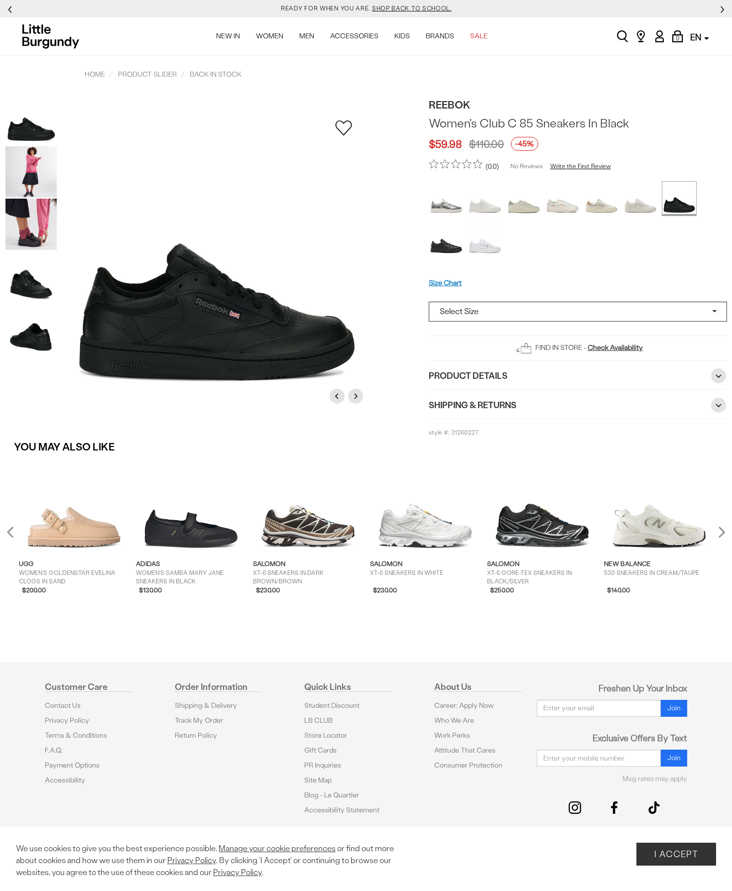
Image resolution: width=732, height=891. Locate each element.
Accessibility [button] (65, 780)
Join (674, 708)
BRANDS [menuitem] (440, 36)
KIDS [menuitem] (402, 36)
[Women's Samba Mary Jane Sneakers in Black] (191, 506)
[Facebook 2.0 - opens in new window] (614, 807)
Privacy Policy (67, 720)
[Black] (679, 198)
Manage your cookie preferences (277, 848)
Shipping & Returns (472, 405)
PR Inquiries (322, 765)
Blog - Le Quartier (331, 795)
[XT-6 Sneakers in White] (425, 506)
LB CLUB (318, 720)
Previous (339, 396)
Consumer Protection (468, 765)
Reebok (450, 105)
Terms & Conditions (76, 735)
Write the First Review (580, 166)
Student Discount (332, 705)
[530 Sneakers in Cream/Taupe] (659, 506)
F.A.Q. (54, 750)
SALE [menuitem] (479, 36)
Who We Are (454, 720)
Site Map (318, 780)
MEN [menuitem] (306, 36)
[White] (485, 198)
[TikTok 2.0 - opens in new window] (654, 807)
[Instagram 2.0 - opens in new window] (575, 807)
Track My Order (199, 720)
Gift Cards (320, 750)
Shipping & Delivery (206, 705)
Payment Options (72, 765)
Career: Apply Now (464, 705)
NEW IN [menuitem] (228, 36)
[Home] (53, 36)
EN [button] (696, 37)
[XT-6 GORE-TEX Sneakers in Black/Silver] (542, 506)
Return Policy (196, 735)
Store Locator (325, 735)
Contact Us (63, 705)
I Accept (676, 854)
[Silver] (446, 198)
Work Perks (452, 735)
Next (357, 396)
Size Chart (445, 283)
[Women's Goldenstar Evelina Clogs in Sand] (74, 506)
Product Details (468, 375)
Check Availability (615, 347)
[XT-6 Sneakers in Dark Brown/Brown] (308, 506)
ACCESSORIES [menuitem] (354, 36)
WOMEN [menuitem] (269, 36)
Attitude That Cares (464, 750)
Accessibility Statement (341, 810)
